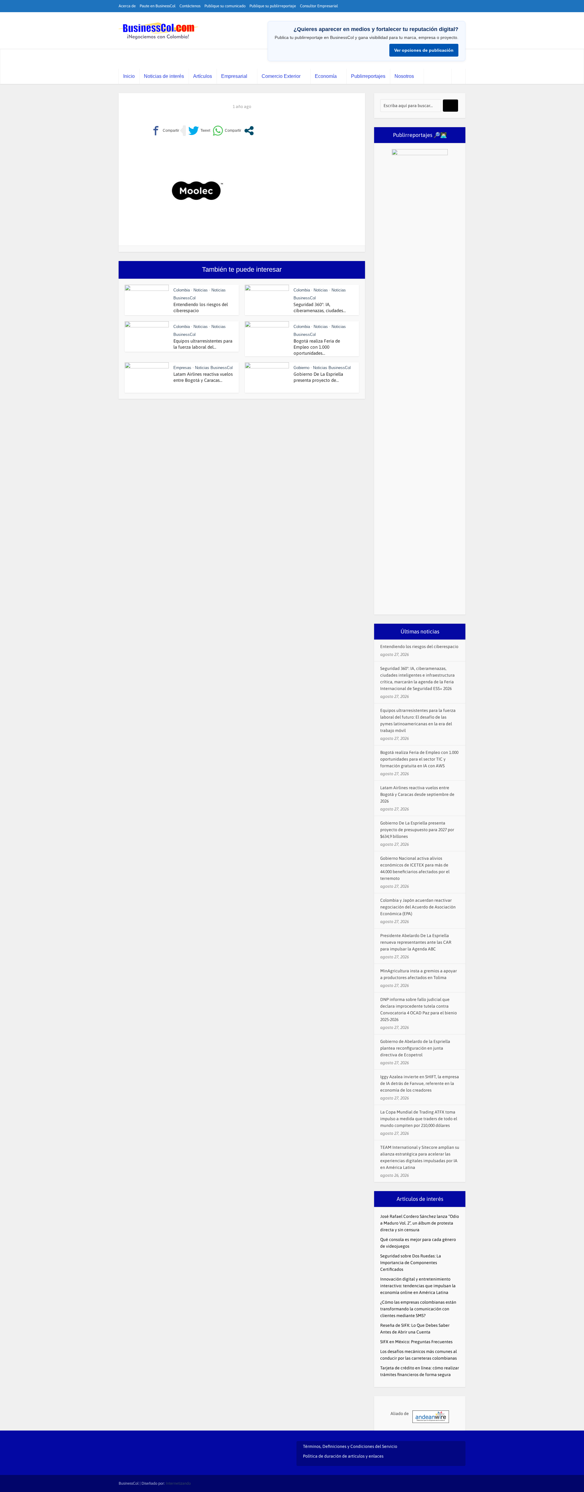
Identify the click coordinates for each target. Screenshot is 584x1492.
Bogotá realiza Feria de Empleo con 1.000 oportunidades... (317, 347)
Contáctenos (189, 6)
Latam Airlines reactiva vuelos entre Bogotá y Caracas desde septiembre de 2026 (417, 794)
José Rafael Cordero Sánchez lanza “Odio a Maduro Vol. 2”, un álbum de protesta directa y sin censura (419, 1223)
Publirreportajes (368, 76)
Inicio (129, 76)
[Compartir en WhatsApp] (227, 130)
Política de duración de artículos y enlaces (343, 1456)
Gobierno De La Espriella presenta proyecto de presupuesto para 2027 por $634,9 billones (417, 830)
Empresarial (234, 76)
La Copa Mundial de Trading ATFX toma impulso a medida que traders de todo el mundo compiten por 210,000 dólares (418, 1119)
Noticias (200, 290)
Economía (326, 76)
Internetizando (178, 1483)
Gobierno (301, 367)
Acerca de (127, 6)
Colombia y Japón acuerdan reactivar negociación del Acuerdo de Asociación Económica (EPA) (418, 907)
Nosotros (404, 76)
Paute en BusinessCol (158, 6)
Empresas (182, 367)
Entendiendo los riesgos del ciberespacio (419, 646)
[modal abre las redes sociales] (249, 130)
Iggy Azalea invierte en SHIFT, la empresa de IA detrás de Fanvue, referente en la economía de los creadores (419, 1083)
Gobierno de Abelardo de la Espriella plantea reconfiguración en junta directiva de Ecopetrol (415, 1048)
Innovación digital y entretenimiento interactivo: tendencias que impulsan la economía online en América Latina (418, 1286)
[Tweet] (199, 130)
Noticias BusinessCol (214, 367)
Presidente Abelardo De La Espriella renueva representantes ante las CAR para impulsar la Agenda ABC (415, 942)
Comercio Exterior (281, 76)
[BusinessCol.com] (159, 31)
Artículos (202, 76)
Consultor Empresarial (319, 6)
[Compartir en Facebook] (165, 130)
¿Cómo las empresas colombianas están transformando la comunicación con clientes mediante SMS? (418, 1309)
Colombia (181, 290)
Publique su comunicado (224, 6)
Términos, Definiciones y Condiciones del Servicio (350, 1446)
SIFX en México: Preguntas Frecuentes (416, 1341)
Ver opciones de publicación (424, 50)
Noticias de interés (164, 76)
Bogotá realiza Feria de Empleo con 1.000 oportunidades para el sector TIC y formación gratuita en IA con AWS (419, 759)
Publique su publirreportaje (272, 6)
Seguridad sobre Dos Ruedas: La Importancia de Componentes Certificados (410, 1262)
